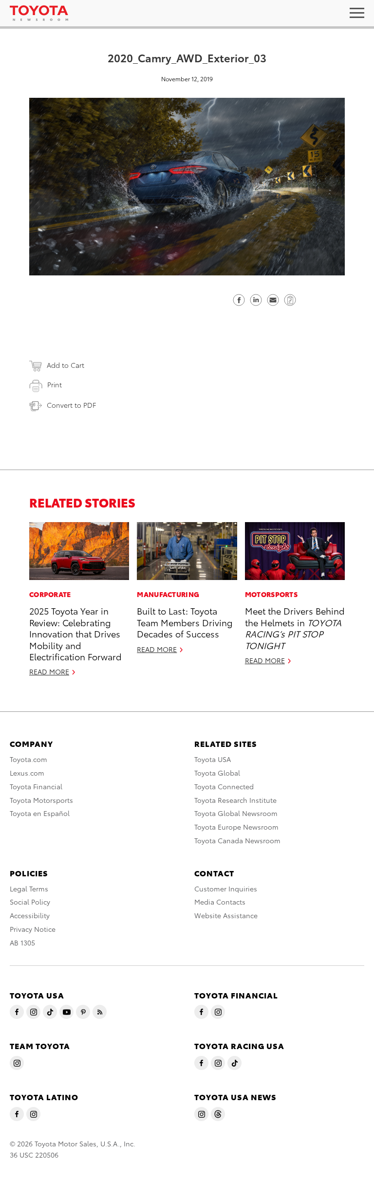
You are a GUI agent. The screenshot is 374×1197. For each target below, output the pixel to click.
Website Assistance (226, 915)
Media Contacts (219, 902)
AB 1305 (22, 942)
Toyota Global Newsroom (236, 813)
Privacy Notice (33, 929)
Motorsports (271, 594)
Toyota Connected (224, 786)
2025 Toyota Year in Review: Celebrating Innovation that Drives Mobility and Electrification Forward (75, 633)
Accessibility (30, 915)
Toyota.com (28, 759)
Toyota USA (212, 759)
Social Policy (30, 902)
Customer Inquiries (225, 888)
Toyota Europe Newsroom (236, 827)
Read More (49, 671)
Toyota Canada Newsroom (237, 840)
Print (54, 384)
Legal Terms (29, 888)
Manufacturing (168, 594)
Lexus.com (27, 773)
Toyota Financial (36, 786)
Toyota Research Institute (235, 800)
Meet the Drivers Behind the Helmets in (295, 627)
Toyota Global (217, 773)
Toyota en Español (40, 813)
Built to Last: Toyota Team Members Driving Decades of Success (185, 621)
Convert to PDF (71, 405)
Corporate (50, 594)
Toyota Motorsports (41, 800)
